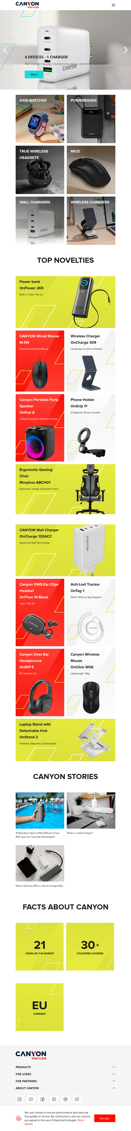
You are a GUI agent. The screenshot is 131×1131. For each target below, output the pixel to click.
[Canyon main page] (27, 5)
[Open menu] (113, 5)
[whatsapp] (54, 1099)
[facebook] (42, 1099)
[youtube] (31, 1099)
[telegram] (65, 1099)
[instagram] (19, 1099)
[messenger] (77, 1099)
